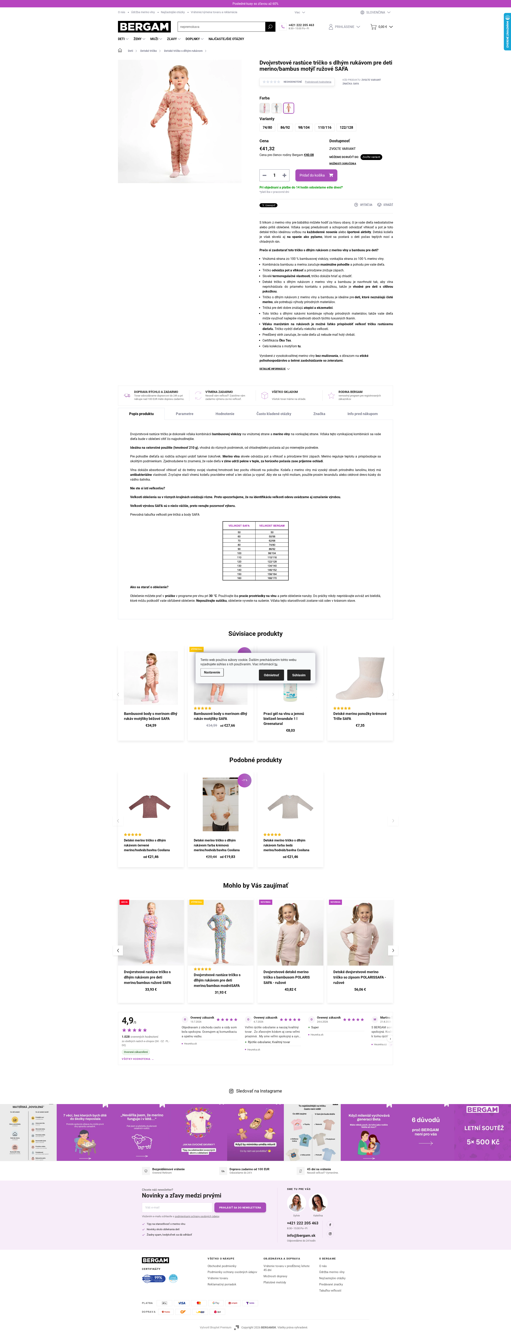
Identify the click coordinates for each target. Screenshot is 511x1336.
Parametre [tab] (184, 414)
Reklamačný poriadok (222, 1284)
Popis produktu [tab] (141, 414)
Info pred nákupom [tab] (363, 414)
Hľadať (270, 26)
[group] (151, 950)
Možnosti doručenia (342, 163)
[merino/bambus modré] (276, 108)
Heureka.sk (190, 1043)
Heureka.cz (380, 1044)
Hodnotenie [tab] (225, 414)
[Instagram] (330, 1233)
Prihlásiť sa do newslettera (240, 1207)
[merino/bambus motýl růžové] (288, 108)
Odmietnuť (271, 675)
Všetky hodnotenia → (138, 1058)
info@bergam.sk (301, 1235)
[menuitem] (124, 39)
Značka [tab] (319, 414)
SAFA (158, 506)
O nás (121, 12)
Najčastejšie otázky (173, 12)
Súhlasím (299, 675)
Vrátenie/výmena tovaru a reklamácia (214, 12)
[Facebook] (330, 1224)
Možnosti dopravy (275, 1276)
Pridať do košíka (312, 175)
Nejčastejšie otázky (332, 1278)
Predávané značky (331, 1284)
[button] (151, 990)
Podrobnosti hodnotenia (318, 81)
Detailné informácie (272, 368)
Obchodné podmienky (222, 1266)
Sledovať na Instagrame (259, 1091)
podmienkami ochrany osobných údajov (197, 1216)
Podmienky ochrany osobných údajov (232, 1272)
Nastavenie (212, 672)
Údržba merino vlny (143, 12)
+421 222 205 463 (302, 1223)
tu (275, 664)
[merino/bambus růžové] (264, 108)
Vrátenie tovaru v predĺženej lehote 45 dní (286, 1268)
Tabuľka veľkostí (330, 1290)
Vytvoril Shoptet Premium (215, 1327)
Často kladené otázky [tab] (273, 414)
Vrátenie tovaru (218, 1278)
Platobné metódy (274, 1282)
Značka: (351, 83)
